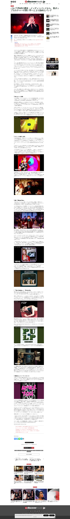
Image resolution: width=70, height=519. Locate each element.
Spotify (41, 39)
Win (47, 513)
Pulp (42, 450)
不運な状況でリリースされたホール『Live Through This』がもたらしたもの (27, 429)
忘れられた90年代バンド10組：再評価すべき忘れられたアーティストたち (27, 44)
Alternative (24, 450)
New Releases (26, 3)
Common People (29, 450)
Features (30, 3)
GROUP (34, 450)
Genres (40, 3)
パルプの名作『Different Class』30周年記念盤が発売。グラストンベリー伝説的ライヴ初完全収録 (54, 20)
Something (29, 451)
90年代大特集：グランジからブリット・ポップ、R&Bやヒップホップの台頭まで (28, 43)
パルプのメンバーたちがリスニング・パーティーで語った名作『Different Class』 (54, 29)
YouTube (15, 40)
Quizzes (47, 3)
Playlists (44, 3)
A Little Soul (19, 450)
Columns (34, 3)
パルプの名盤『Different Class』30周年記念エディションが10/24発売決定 (54, 24)
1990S (16, 450)
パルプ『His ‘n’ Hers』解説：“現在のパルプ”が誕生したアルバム (54, 37)
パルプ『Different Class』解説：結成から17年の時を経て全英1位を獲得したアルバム (54, 33)
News (22, 3)
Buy (49, 3)
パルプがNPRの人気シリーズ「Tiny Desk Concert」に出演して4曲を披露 (54, 16)
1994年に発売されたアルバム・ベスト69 (21, 46)
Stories (30, 513)
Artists (37, 3)
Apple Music (38, 39)
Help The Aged (38, 450)
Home (20, 3)
